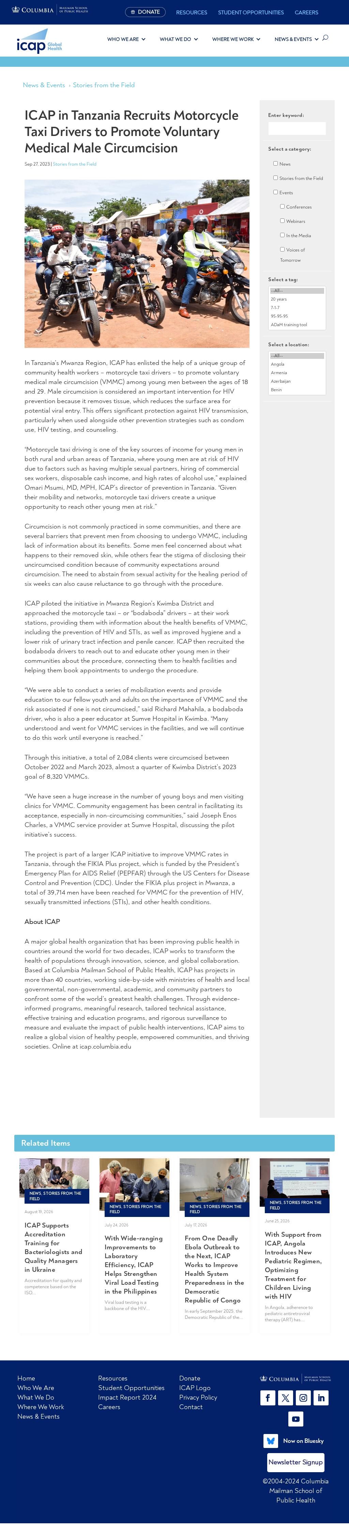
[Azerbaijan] (297, 381)
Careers (306, 12)
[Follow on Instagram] (303, 1397)
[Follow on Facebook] (267, 1397)
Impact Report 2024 (127, 1397)
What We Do (175, 39)
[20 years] (297, 299)
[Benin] (297, 390)
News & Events (293, 39)
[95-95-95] (297, 316)
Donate (189, 1378)
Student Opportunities (251, 12)
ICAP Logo (195, 1388)
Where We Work (233, 39)
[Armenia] (297, 373)
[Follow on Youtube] (295, 1419)
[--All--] (297, 291)
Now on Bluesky (303, 1441)
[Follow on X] (285, 1397)
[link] (296, 1379)
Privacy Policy (198, 1397)
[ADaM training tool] (297, 325)
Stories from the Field (104, 85)
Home (26, 1378)
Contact (191, 1407)
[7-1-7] (297, 308)
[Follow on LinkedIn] (321, 1397)
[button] (269, 1397)
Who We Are (123, 39)
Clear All (297, 413)
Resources (191, 12)
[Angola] (297, 364)
